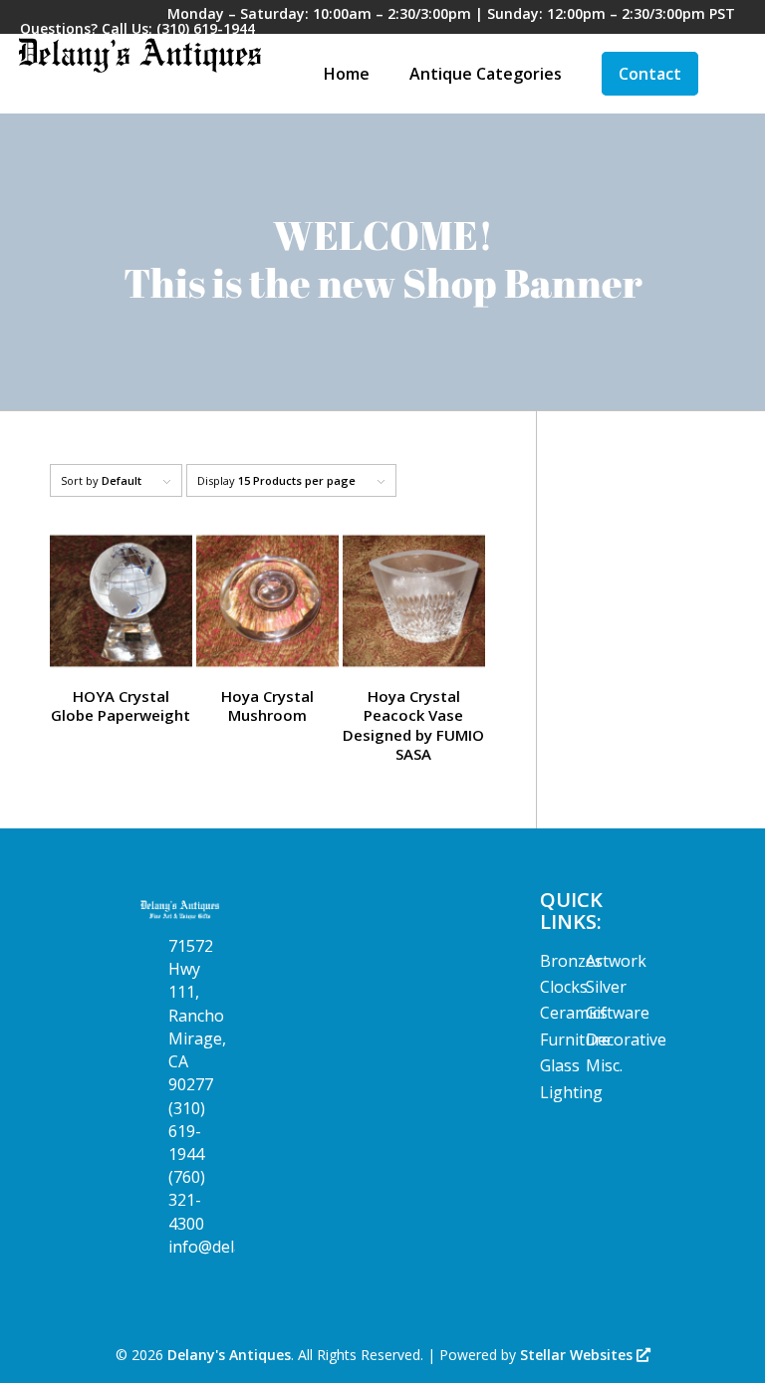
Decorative (626, 1039)
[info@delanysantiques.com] (152, 1247)
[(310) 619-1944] (152, 1108)
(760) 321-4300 (186, 1200)
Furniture (575, 1039)
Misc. (604, 1065)
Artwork (616, 961)
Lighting (571, 1092)
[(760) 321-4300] (152, 1177)
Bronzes (571, 961)
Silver (606, 987)
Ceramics (574, 1013)
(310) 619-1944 (205, 28)
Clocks (564, 987)
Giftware (617, 1013)
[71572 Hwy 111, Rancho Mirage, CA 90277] (152, 946)
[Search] (734, 74)
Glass (560, 1065)
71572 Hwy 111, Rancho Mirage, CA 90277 (197, 1015)
